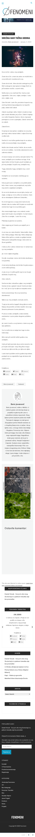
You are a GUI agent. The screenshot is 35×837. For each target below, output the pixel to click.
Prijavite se (6, 752)
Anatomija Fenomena (8, 782)
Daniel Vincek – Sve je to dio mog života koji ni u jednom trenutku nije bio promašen (17, 661)
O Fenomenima (6, 767)
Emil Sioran (17, 614)
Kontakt (4, 764)
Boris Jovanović (13, 42)
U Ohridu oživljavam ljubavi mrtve (16, 667)
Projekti (4, 806)
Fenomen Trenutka (7, 790)
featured (21, 384)
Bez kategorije (6, 787)
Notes (3, 804)
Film (3, 793)
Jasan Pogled (8, 34)
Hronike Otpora (6, 796)
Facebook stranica (17, 704)
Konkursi (4, 801)
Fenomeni (17, 817)
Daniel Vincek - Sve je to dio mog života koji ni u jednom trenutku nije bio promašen (17, 596)
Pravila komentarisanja (8, 769)
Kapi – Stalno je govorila (13, 675)
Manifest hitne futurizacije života (16, 678)
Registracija (5, 772)
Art (3, 785)
